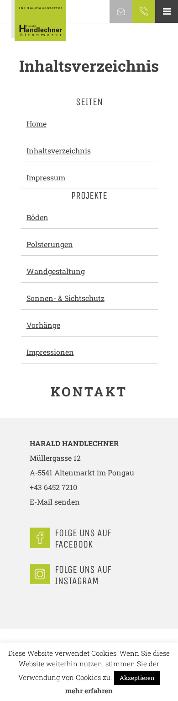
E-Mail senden (55, 501)
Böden (37, 217)
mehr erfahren (89, 690)
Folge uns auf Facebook (83, 538)
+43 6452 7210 (53, 487)
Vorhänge (43, 325)
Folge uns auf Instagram (83, 575)
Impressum (45, 177)
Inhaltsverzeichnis (58, 150)
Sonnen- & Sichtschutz (65, 298)
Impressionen (50, 352)
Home (36, 123)
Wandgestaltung (55, 271)
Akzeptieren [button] (137, 678)
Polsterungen (49, 244)
